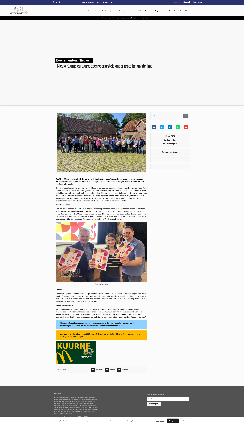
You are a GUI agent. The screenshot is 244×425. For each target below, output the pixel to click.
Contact (177, 2)
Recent (97, 11)
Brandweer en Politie (135, 11)
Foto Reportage (107, 11)
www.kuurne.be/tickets (92, 326)
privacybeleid (160, 421)
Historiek (186, 2)
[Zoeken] (185, 116)
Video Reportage (120, 11)
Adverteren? (198, 2)
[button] (97, 370)
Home (90, 11)
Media (169, 11)
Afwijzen (186, 421)
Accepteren (173, 421)
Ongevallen (148, 11)
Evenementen (178, 11)
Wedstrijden (189, 11)
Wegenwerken (159, 11)
